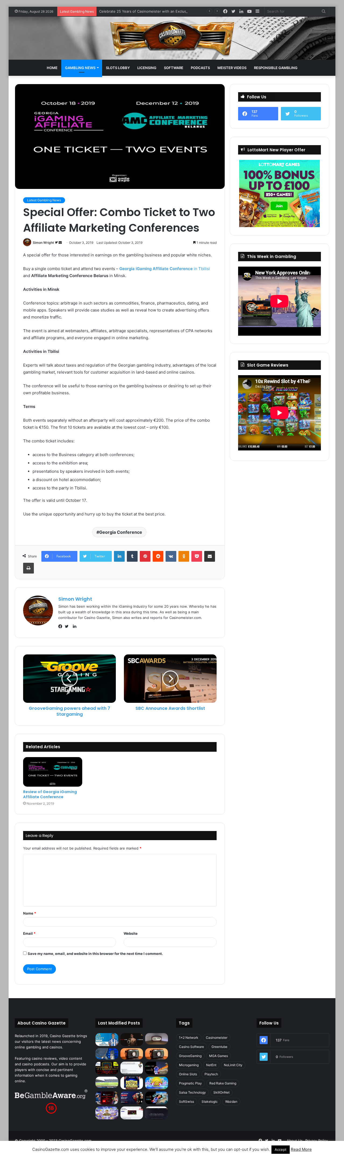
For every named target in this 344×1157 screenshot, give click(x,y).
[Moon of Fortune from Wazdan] (131, 1083)
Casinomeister (216, 1038)
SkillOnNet (221, 1092)
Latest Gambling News (44, 200)
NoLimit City (233, 1065)
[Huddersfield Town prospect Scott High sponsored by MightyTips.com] (106, 1039)
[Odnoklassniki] (183, 556)
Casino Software (191, 1047)
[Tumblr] (132, 556)
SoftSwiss (186, 1101)
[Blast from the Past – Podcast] (131, 1053)
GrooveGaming (190, 1056)
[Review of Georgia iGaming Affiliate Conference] (52, 772)
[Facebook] (61, 626)
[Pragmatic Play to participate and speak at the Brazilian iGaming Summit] (156, 1068)
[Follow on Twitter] (57, 243)
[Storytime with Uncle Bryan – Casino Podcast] (106, 1053)
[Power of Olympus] (106, 1112)
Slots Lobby (118, 68)
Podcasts (200, 68)
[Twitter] (68, 626)
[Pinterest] (145, 556)
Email (29, 933)
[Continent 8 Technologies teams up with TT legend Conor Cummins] (156, 1112)
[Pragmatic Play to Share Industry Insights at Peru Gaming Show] (156, 1097)
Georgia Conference (120, 532)
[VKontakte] (171, 556)
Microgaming (189, 1065)
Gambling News (80, 68)
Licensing (146, 68)
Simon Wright (43, 243)
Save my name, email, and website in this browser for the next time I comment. (95, 953)
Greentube (219, 1047)
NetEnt (211, 1065)
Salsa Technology (192, 1092)
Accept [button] (280, 1149)
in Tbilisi (164, 268)
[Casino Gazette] (172, 38)
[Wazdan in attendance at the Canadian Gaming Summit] (131, 1097)
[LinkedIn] (119, 556)
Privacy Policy (316, 1140)
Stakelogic (210, 1101)
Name (29, 913)
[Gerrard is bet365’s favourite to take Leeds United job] (106, 1082)
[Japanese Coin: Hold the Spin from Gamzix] (156, 1083)
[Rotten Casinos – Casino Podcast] (156, 1038)
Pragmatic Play (190, 1083)
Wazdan (231, 1101)
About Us (295, 1140)
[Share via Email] (209, 556)
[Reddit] (158, 556)
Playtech (211, 1074)
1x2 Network (188, 1038)
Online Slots (188, 1074)
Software (173, 68)
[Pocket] (196, 556)
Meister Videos (231, 68)
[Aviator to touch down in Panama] (131, 1112)
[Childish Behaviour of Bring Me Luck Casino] (156, 1053)
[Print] (28, 568)
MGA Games (218, 1056)
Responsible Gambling (276, 68)
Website (131, 933)
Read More (301, 1149)
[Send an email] (60, 243)
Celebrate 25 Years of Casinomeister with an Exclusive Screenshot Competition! (166, 11)
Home (52, 68)
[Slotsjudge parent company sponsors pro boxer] (131, 1039)
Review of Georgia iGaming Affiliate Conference (50, 794)
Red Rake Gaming (222, 1083)
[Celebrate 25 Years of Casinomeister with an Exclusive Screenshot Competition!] (106, 1068)
